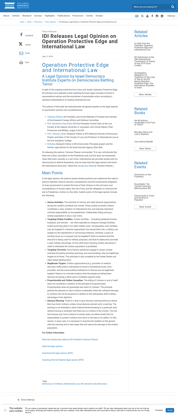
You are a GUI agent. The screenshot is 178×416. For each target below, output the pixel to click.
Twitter (28, 45)
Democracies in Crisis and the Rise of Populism (144, 197)
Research (27, 15)
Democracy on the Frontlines (142, 175)
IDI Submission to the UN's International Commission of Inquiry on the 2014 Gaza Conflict (144, 61)
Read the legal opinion (52, 346)
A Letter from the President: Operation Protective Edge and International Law (143, 46)
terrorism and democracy (95, 384)
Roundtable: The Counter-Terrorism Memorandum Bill (142, 186)
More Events (145, 207)
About (6, 15)
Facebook (29, 35)
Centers (16, 15)
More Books (145, 148)
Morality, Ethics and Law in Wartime (143, 133)
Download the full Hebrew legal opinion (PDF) (63, 360)
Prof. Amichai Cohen (56, 134)
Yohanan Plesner (55, 117)
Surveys (38, 15)
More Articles (145, 94)
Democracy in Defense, (53, 384)
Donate (99, 15)
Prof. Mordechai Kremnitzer (59, 123)
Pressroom (78, 15)
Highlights (50, 15)
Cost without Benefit (143, 141)
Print (27, 62)
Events (89, 15)
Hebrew (171, 15)
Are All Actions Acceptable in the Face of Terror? (144, 122)
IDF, (82, 384)
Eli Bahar (51, 144)
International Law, (72, 384)
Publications (63, 15)
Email (27, 53)
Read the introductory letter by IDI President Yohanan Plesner (70, 339)
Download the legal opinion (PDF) (57, 353)
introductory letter (85, 166)
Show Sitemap (28, 399)
